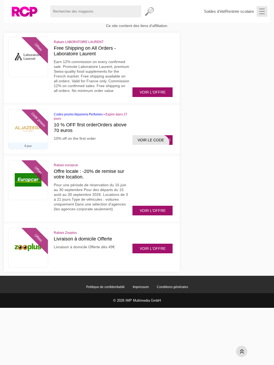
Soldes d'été (214, 11)
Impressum (141, 287)
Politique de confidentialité (105, 287)
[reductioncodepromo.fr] (24, 11)
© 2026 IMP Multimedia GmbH (137, 300)
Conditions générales (172, 287)
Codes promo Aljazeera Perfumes (78, 114)
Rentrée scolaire (239, 11)
